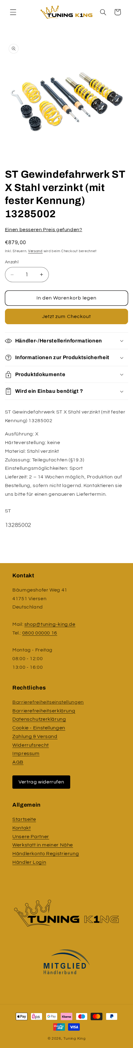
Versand (35, 251)
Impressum (26, 753)
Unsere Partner (30, 836)
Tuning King (74, 1038)
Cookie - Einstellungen (38, 727)
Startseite (24, 819)
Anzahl (12, 262)
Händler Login (29, 862)
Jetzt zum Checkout (66, 316)
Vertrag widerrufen (41, 781)
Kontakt (21, 827)
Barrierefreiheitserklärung (43, 710)
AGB (18, 762)
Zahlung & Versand (35, 736)
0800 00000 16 (39, 632)
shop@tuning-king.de (49, 624)
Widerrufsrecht (30, 745)
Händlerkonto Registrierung (45, 853)
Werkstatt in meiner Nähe (42, 844)
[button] (13, 12)
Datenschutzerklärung (39, 719)
